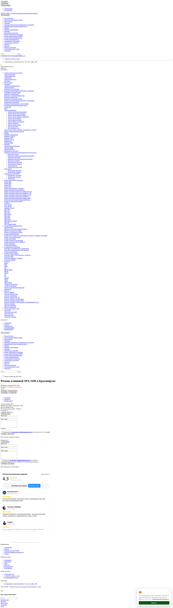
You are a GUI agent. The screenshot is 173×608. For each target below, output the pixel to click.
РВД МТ (7, 222)
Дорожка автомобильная (11, 86)
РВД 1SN (7, 209)
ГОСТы (6, 324)
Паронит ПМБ (8, 147)
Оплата (6, 549)
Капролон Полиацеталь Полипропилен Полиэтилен (20, 152)
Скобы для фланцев (10, 286)
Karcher (6, 278)
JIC (5, 274)
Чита (5, 563)
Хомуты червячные (10, 305)
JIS (5, 276)
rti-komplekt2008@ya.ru (18, 56)
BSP (5, 265)
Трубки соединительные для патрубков (16, 104)
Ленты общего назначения (16, 121)
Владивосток (8, 568)
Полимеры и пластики (11, 33)
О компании (8, 547)
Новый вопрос (5, 442)
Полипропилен (12, 165)
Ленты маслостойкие (14, 118)
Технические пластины (11, 42)
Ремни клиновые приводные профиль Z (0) (17, 195)
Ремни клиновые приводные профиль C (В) (17, 193)
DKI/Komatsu (8, 269)
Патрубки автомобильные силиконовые (16, 248)
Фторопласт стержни (14, 177)
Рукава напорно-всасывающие (13, 240)
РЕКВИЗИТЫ (8, 329)
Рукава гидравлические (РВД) (13, 36)
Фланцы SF (7, 289)
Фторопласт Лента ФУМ (11, 174)
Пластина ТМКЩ (9, 260)
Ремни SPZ (7, 187)
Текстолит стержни (10, 317)
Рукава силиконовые (10, 252)
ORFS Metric (8, 282)
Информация (5, 544)
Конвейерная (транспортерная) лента (15, 26)
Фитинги (7, 44)
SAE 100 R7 (8, 204)
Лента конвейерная (10, 110)
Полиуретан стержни (14, 172)
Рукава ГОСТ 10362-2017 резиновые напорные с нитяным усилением (25, 235)
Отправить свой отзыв (7, 434)
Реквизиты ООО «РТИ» (11, 550)
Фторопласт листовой (14, 175)
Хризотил (7, 81)
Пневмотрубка (8, 227)
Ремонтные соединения (11, 102)
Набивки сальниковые (11, 29)
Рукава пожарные (9, 243)
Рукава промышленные (11, 39)
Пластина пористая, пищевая (13, 258)
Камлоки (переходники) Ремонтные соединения (19, 25)
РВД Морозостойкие (10, 221)
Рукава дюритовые (10, 239)
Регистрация (8, 10)
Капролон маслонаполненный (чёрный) (20, 159)
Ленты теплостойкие (14, 125)
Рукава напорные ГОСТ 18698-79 (14, 242)
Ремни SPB (7, 183)
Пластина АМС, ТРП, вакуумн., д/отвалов (17, 255)
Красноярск (8, 560)
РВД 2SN (7, 213)
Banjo (6, 263)
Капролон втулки (13, 154)
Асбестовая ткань (9, 74)
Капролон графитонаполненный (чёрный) (21, 156)
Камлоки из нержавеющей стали (14, 95)
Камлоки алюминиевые (11, 94)
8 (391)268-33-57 (6, 56)
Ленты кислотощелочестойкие (17, 112)
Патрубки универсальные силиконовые (16, 250)
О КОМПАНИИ (9, 328)
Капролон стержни (14, 160)
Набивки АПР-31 (9, 136)
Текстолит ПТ (8, 313)
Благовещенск (8, 566)
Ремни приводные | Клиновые (13, 34)
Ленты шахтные (13, 126)
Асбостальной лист (10, 79)
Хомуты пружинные (10, 295)
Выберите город (6, 557)
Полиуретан (8, 169)
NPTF (6, 279)
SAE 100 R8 (8, 206)
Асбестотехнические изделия (13, 20)
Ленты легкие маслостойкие (16, 113)
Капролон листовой (14, 157)
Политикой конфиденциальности (160, 599)
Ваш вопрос (4, 450)
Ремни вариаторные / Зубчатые (13, 188)
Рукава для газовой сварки (12, 237)
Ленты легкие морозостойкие (17, 115)
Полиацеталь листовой (15, 162)
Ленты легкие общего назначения (18, 117)
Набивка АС (8, 141)
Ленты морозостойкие (15, 120)
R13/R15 (7, 203)
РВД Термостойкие (10, 224)
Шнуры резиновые (10, 47)
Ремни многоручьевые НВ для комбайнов (17, 200)
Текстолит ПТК (9, 315)
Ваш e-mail (4, 447)
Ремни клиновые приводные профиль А (16, 196)
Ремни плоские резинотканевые (14, 131)
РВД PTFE (7, 219)
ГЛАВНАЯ (7, 323)
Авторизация (8, 8)
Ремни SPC (7, 185)
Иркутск (7, 565)
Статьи (6, 554)
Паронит (7, 31)
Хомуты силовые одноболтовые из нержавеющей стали (21, 302)
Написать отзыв (5, 414)
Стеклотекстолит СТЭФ (11, 49)
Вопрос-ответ (8, 401)
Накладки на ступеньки (11, 89)
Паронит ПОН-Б (9, 149)
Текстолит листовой (10, 312)
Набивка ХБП (8, 143)
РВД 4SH (7, 216)
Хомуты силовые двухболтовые (14, 299)
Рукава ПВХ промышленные (13, 38)
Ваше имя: (4, 415)
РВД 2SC (7, 211)
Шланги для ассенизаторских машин (15, 229)
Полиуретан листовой (15, 170)
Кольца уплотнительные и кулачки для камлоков (19, 100)
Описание (7, 397)
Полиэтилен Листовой (15, 167)
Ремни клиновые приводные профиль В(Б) (17, 198)
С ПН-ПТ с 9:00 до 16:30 (12, 59)
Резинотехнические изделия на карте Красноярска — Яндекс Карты (26, 542)
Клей (5, 108)
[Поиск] (21, 54)
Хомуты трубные (9, 304)
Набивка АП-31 (9, 139)
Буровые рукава (9, 208)
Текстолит (7, 51)
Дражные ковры (9, 87)
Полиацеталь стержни (15, 164)
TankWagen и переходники (12, 92)
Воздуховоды (8, 21)
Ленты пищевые (13, 123)
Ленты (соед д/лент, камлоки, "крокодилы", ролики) (20, 130)
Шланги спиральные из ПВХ (13, 232)
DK (5, 268)
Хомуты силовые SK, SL (12, 297)
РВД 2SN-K (8, 214)
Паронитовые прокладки (12, 146)
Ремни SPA (7, 182)
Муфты (6, 28)
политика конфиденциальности (14, 552)
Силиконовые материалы (12, 41)
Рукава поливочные (10, 245)
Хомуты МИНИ (9, 292)
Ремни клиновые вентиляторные (14, 190)
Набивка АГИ (8, 138)
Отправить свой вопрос (7, 463)
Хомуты (6, 46)
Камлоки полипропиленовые (13, 99)
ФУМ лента (11, 178)
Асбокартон (8, 78)
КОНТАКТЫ (8, 326)
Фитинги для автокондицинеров (14, 287)
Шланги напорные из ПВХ (12, 230)
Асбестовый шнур (10, 76)
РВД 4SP (7, 217)
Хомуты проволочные (11, 294)
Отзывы (7, 399)
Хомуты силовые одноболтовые (14, 300)
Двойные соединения (11, 284)
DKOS (6, 273)
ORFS (6, 281)
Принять (154, 603)
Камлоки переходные (10, 97)
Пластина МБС (9, 256)
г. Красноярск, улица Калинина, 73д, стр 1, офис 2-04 (20, 584)
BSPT (6, 266)
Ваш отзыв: (4, 419)
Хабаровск (7, 561)
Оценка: (3, 428)
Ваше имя (4, 443)
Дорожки (7, 23)
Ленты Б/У (7, 107)
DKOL (6, 271)
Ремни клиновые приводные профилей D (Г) (18, 191)
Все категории (8, 18)
